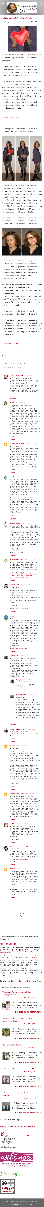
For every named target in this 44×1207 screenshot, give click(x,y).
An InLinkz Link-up (10, 117)
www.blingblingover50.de (19, 609)
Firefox (4, 944)
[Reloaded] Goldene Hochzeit (12, 1045)
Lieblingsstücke (9, 367)
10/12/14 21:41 (20, 616)
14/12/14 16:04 (21, 868)
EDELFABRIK (24, 859)
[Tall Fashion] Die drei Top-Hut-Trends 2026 (18, 1069)
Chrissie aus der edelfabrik (21, 847)
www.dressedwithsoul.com (19, 577)
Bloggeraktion (16, 363)
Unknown (13, 868)
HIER (17, 55)
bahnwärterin (15, 655)
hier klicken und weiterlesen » (28, 1012)
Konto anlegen (31, 957)
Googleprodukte (5, 952)
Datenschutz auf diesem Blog (26, 981)
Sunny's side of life (24, 680)
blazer (5, 363)
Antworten (13, 398)
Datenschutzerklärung (8, 951)
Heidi (12, 402)
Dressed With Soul (17, 559)
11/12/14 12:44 (27, 745)
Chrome (12, 944)
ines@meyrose (15, 477)
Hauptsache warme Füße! (19, 648)
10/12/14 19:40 (25, 477)
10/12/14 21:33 (30, 559)
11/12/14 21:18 (21, 823)
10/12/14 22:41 (25, 655)
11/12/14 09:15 (32, 694)
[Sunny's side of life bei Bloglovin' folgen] (2, 1136)
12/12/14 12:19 (16, 848)
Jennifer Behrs (15, 746)
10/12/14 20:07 (25, 523)
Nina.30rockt (15, 523)
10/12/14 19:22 (20, 402)
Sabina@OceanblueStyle (18, 794)
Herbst (26, 363)
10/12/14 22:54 (22, 681)
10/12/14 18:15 (29, 375)
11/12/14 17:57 (33, 793)
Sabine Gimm (14, 584)
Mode (19, 367)
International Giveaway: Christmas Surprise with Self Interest (23, 574)
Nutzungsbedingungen (28, 951)
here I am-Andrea (16, 375)
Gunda (12, 616)
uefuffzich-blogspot (17, 443)
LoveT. (12, 823)
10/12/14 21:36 (25, 584)
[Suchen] (41, 4)
